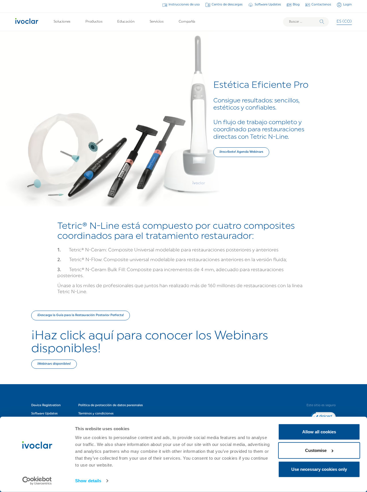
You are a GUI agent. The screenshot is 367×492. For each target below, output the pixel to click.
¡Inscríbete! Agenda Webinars (241, 152)
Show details (88, 480)
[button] (80, 315)
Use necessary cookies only (319, 469)
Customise (316, 450)
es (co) (344, 21)
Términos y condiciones (96, 413)
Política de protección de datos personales (110, 405)
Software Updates (268, 4)
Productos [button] (93, 21)
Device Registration (46, 405)
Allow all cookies (319, 431)
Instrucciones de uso (184, 4)
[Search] (322, 22)
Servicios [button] (156, 21)
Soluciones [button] (62, 21)
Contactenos (321, 4)
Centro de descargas (227, 4)
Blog (296, 4)
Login (347, 4)
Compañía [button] (187, 21)
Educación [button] (125, 21)
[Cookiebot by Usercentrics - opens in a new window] (37, 481)
